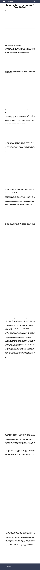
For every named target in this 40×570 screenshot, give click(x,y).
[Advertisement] (20, 37)
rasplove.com (11, 1)
